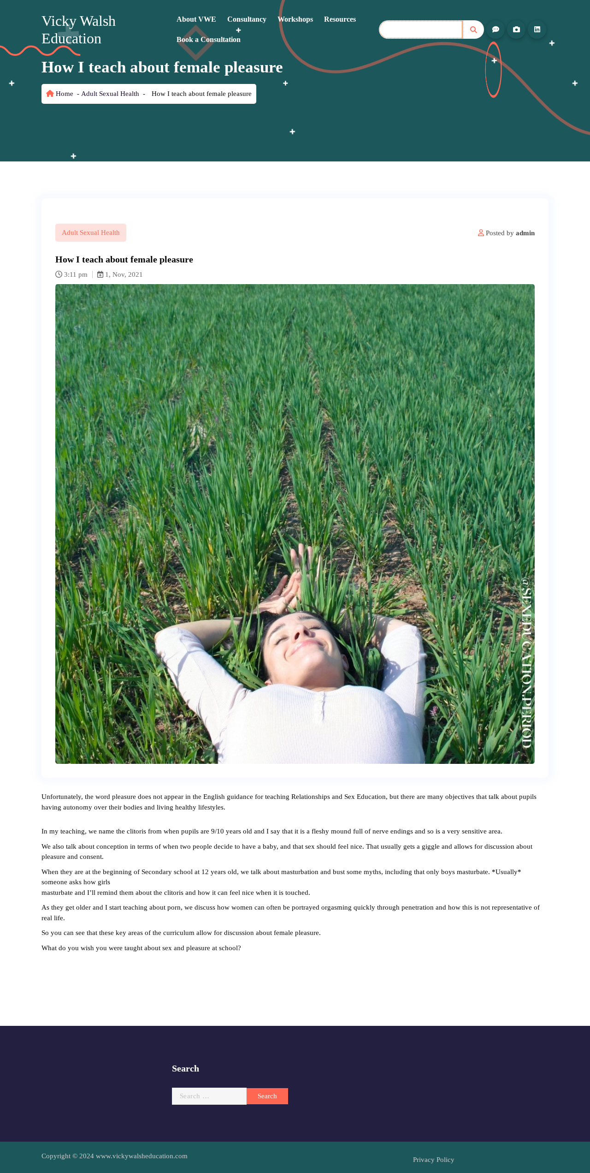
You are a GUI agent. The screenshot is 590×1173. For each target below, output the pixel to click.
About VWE (196, 19)
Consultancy (246, 19)
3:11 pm (75, 274)
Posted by (509, 233)
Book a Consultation (209, 39)
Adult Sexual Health (110, 93)
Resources (340, 19)
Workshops (295, 19)
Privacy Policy (433, 1159)
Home (63, 93)
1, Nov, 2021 (123, 274)
